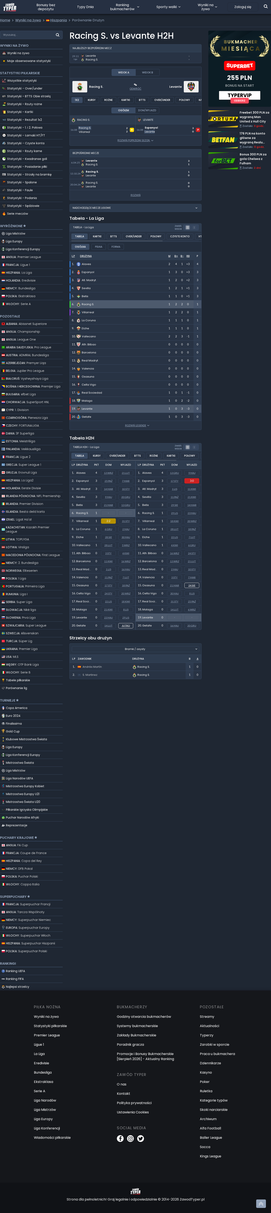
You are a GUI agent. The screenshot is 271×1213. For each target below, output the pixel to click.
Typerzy (206, 1035)
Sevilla (80, 497)
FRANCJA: (18, 265)
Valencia (82, 577)
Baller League (211, 1137)
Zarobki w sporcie (214, 1044)
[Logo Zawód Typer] (9, 7)
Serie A (39, 1091)
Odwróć (135, 89)
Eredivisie (41, 1063)
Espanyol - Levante (152, 126)
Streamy (207, 1016)
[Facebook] (120, 1138)
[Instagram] (130, 1138)
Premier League (47, 1035)
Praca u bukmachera (217, 1053)
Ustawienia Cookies (133, 1112)
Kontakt (123, 1093)
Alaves (81, 473)
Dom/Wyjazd (147, 110)
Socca (205, 1146)
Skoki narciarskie (214, 1109)
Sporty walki (166, 6)
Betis (79, 505)
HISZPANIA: (19, 273)
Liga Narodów (45, 1100)
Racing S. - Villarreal (86, 126)
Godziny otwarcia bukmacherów (144, 1016)
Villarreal (82, 521)
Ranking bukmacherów (122, 7)
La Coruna (83, 529)
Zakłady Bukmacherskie (136, 1035)
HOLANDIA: (21, 280)
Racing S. (96, 87)
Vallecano (83, 545)
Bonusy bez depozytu (45, 7)
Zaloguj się (242, 6)
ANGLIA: (23, 257)
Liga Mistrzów (15, 233)
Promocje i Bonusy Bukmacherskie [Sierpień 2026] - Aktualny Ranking (145, 1056)
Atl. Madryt (83, 489)
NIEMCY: (20, 288)
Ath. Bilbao (83, 553)
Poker (205, 1081)
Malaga (81, 609)
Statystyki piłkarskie (50, 1025)
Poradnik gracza (130, 1044)
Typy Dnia (85, 6)
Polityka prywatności (134, 1102)
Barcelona (83, 561)
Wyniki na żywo (205, 7)
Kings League (210, 1156)
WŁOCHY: (18, 304)
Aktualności (209, 1025)
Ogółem (123, 110)
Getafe (81, 626)
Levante (175, 87)
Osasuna (82, 585)
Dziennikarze (210, 1063)
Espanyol (82, 481)
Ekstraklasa (43, 1081)
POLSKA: (20, 296)
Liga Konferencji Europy (23, 249)
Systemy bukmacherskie (137, 1025)
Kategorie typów (214, 1100)
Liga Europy (14, 241)
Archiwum (208, 1119)
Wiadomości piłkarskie (52, 1137)
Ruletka (206, 1091)
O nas (121, 1084)
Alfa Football (210, 1128)
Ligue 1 (39, 1044)
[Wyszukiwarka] (265, 6)
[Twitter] (140, 1138)
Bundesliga (43, 1072)
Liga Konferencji (47, 1128)
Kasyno (206, 1072)
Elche (80, 537)
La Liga (39, 1053)
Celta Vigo (83, 593)
